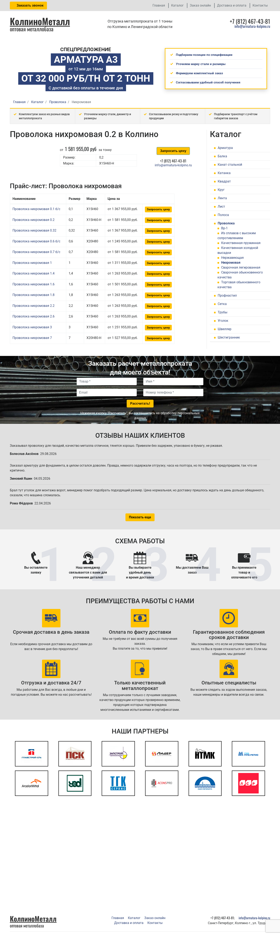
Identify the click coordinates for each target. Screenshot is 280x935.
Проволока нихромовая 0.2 (34, 220)
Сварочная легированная (240, 267)
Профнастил (227, 295)
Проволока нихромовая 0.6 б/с (36, 241)
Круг (221, 190)
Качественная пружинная (241, 243)
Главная (159, 5)
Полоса (223, 215)
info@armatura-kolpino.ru (252, 26)
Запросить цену (173, 151)
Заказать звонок (29, 5)
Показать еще (140, 517)
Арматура (225, 148)
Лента (222, 198)
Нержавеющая (232, 258)
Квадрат (224, 181)
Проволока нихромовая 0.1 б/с (36, 209)
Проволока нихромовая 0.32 (34, 230)
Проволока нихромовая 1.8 (34, 295)
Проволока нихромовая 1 (32, 263)
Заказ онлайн (200, 5)
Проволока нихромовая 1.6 (34, 284)
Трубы (222, 312)
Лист (221, 206)
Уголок (223, 321)
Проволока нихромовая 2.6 (34, 316)
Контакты (260, 5)
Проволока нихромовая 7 (32, 338)
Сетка (222, 304)
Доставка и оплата (231, 5)
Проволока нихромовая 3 (32, 327)
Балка (222, 156)
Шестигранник (229, 337)
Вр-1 (224, 228)
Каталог (177, 5)
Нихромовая (230, 262)
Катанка (224, 173)
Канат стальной (230, 165)
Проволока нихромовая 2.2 (34, 306)
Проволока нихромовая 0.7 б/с (36, 252)
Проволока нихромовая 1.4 (34, 273)
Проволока (226, 223)
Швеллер (224, 329)
